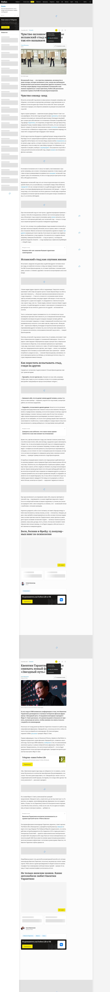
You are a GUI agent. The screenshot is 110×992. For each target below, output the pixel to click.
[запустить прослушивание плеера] (59, 30)
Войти (85, 1)
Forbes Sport (48, 970)
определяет (24, 187)
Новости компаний (26, 625)
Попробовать (51, 41)
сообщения (47, 742)
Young (76, 1)
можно (54, 217)
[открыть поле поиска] (90, 2)
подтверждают (44, 147)
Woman (66, 1)
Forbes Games (28, 1)
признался (54, 116)
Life (62, 1)
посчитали (54, 127)
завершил (60, 827)
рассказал (34, 733)
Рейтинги (38, 1)
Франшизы (45, 1)
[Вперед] (69, 575)
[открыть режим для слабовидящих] (56, 30)
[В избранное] (41, 625)
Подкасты (52, 1)
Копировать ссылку (60, 46)
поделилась (31, 122)
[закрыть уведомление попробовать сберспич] (59, 34)
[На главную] (4, 2)
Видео (57, 1)
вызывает (53, 173)
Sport (71, 1)
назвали (53, 150)
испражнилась (60, 141)
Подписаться (27, 601)
